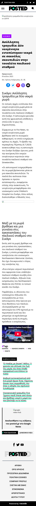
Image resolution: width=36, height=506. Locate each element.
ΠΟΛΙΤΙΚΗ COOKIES (18, 477)
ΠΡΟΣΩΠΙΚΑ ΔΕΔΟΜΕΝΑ (18, 473)
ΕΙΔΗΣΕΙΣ (5, 348)
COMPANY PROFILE (18, 481)
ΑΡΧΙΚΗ (18, 465)
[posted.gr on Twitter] (30, 2)
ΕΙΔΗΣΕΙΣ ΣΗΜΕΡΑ (18, 348)
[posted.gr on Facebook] (27, 2)
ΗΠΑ (29, 348)
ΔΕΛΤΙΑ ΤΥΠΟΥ (18, 497)
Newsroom (7, 74)
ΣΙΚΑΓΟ (7, 351)
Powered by (14, 504)
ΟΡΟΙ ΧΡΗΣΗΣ (18, 469)
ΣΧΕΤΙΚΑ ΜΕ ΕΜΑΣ (18, 485)
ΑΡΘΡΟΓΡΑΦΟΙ (18, 493)
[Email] (33, 2)
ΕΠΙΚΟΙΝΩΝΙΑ (18, 489)
